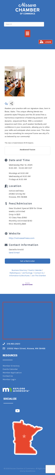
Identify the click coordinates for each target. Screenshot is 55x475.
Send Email (14, 252)
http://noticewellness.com (21, 238)
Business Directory (19, 270)
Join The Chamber (38, 276)
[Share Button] (11, 103)
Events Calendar (35, 270)
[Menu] (27, 33)
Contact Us (39, 273)
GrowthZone (30, 471)
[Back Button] (6, 104)
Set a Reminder (27, 261)
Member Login (9, 379)
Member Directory (11, 366)
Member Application (12, 372)
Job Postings (27, 273)
